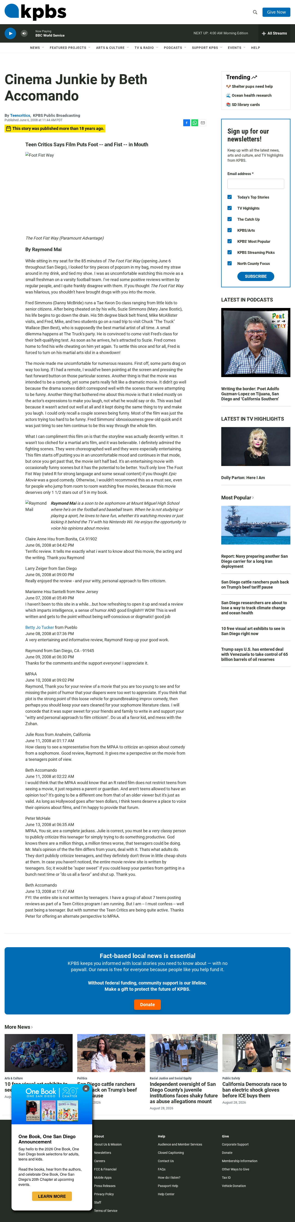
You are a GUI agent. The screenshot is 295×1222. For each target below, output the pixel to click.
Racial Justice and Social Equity (171, 1078)
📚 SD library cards (243, 104)
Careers (99, 1161)
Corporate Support (235, 1144)
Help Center (166, 1194)
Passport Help (168, 1186)
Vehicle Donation (234, 1186)
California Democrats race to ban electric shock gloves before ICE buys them (254, 1090)
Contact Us (166, 1161)
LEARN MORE (52, 1196)
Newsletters (102, 1153)
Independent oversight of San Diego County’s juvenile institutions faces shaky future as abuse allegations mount (184, 1092)
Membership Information (239, 1161)
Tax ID (226, 1177)
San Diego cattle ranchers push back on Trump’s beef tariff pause (255, 584)
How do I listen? (169, 1177)
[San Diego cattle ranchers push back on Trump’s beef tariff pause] (111, 1053)
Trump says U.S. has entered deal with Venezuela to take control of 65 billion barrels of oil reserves (254, 654)
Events (234, 48)
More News (17, 1027)
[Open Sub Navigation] (43, 48)
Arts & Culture (110, 48)
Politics (82, 1078)
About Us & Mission (108, 1144)
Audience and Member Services (180, 1144)
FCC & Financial (105, 1169)
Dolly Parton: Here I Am (243, 477)
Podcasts (173, 48)
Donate (147, 1004)
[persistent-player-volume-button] (24, 33)
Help (255, 48)
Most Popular (236, 498)
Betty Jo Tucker (40, 627)
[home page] (35, 12)
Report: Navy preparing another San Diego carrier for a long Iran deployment (254, 561)
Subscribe (256, 276)
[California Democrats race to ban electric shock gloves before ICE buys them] (256, 1053)
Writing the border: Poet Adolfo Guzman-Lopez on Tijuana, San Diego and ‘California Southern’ (250, 393)
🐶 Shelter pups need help (249, 86)
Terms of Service (105, 1211)
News (35, 48)
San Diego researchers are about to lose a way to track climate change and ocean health (254, 607)
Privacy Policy (104, 1194)
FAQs (161, 1169)
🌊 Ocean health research (249, 95)
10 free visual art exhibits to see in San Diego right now (253, 631)
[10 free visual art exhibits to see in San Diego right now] (39, 1053)
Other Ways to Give (235, 1169)
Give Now (276, 12)
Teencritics (20, 115)
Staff (97, 1202)
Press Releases (104, 1186)
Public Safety (231, 1078)
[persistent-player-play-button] (10, 33)
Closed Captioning (171, 1153)
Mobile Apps (103, 1177)
